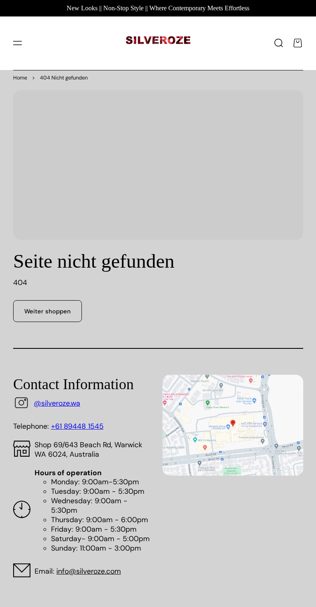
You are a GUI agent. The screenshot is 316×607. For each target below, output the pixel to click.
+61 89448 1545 (77, 426)
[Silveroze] (158, 43)
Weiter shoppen (47, 311)
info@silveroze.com (88, 571)
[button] (17, 43)
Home (20, 78)
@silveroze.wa (57, 403)
